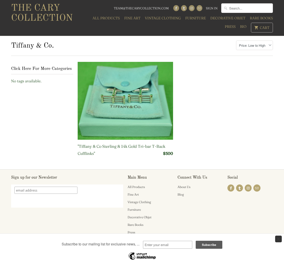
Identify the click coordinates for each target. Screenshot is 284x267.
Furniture (195, 18)
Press (230, 26)
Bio (243, 26)
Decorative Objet (227, 18)
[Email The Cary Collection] (199, 8)
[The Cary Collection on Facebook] (176, 8)
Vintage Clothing (163, 18)
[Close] (278, 239)
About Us (184, 187)
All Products (106, 18)
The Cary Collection (42, 13)
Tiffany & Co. (32, 45)
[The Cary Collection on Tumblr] (184, 8)
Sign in (212, 8)
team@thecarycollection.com (141, 8)
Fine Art (132, 18)
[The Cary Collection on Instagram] (192, 8)
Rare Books (261, 18)
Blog (181, 194)
